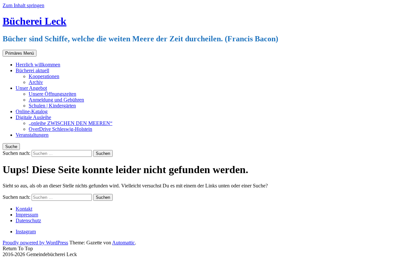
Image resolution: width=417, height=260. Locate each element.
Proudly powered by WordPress (35, 242)
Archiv (36, 82)
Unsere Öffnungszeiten (52, 94)
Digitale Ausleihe (33, 117)
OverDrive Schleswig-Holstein (60, 129)
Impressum (27, 214)
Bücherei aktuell (32, 70)
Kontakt (24, 209)
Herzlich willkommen (38, 64)
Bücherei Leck (34, 21)
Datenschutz (28, 220)
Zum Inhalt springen (23, 5)
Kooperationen (44, 76)
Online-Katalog (32, 111)
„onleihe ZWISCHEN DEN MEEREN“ (70, 123)
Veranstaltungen (32, 135)
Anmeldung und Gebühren (56, 100)
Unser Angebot (31, 88)
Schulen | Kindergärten (52, 105)
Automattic (123, 242)
